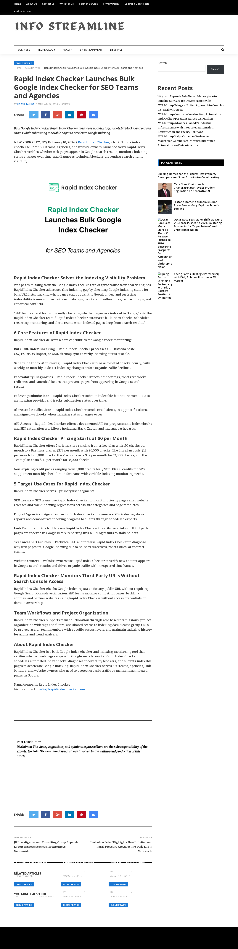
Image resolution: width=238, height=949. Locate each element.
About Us (31, 3)
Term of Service (88, 3)
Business (24, 49)
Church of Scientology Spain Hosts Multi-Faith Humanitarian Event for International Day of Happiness (81, 879)
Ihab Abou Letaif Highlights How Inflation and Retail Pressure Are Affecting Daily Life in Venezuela (121, 847)
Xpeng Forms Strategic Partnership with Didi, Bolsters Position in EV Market (197, 277)
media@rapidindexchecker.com (61, 689)
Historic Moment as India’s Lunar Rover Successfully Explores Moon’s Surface (196, 205)
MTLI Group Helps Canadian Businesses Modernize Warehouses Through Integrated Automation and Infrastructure (186, 141)
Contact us (48, 3)
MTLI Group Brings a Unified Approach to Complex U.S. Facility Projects (78, 860)
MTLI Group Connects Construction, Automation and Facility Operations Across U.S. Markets (130, 860)
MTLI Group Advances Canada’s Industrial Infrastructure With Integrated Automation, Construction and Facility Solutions (186, 127)
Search (162, 63)
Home (17, 3)
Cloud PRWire (24, 63)
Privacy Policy (111, 3)
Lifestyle (116, 49)
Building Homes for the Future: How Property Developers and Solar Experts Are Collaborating (188, 175)
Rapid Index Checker (93, 142)
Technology (46, 49)
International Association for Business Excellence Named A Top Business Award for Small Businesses (129, 879)
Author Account (23, 11)
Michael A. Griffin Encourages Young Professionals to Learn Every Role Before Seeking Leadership (35, 883)
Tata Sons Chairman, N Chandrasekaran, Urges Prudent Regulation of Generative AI (195, 187)
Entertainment (91, 49)
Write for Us (67, 3)
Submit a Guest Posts (137, 3)
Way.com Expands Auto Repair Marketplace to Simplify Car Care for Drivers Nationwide (33, 860)
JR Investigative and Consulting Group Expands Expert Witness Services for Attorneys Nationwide (46, 847)
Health (67, 49)
